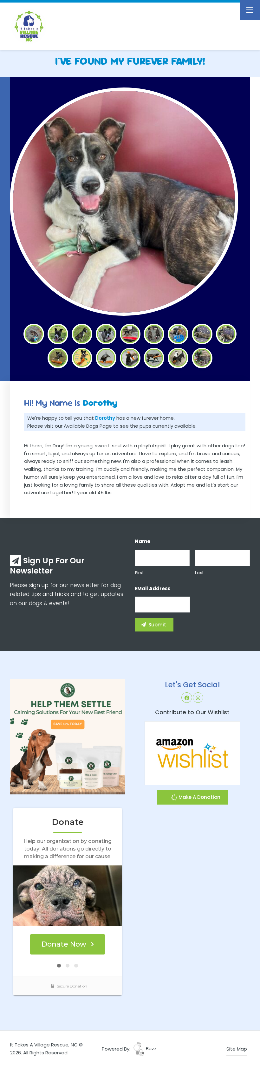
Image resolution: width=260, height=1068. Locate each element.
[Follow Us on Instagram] (198, 697)
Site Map (236, 1048)
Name (142, 541)
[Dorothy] (124, 201)
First (139, 572)
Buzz (151, 1048)
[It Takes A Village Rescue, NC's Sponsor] (67, 736)
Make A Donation (198, 797)
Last (199, 572)
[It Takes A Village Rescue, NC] (44, 26)
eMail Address (153, 589)
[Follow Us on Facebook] (186, 697)
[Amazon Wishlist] (192, 752)
